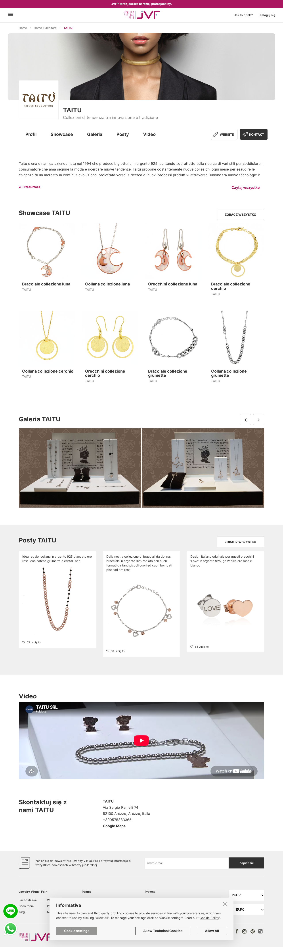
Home (23, 28)
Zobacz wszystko (240, 214)
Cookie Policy (209, 918)
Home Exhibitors (45, 28)
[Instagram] (244, 931)
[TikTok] (260, 931)
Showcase (62, 134)
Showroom (26, 906)
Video (149, 134)
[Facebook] (237, 931)
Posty (123, 134)
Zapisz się (246, 863)
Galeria (94, 134)
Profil (30, 134)
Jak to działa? (243, 15)
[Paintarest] (252, 931)
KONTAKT (256, 134)
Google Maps (114, 826)
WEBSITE (227, 134)
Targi (22, 912)
